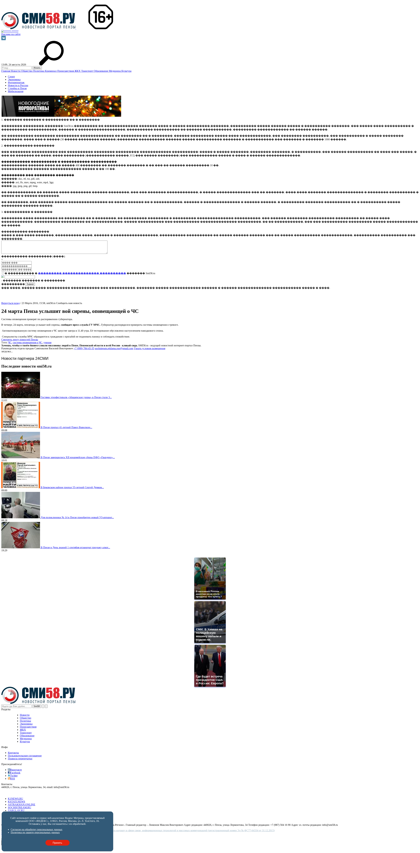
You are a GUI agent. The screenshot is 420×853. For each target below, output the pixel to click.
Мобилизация (15, 91)
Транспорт (87, 71)
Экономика (14, 79)
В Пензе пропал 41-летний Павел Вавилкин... (66, 427)
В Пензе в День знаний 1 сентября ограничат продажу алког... (75, 547)
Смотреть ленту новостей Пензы (19, 339)
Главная (6, 71)
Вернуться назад (10, 303)
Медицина (115, 71)
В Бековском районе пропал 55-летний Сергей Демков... (72, 487)
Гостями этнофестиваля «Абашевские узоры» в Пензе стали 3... (76, 397)
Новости (16, 71)
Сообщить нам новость (69, 303)
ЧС (9, 342)
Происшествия (65, 71)
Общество (27, 71)
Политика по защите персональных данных (35, 832)
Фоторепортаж (16, 82)
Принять (57, 842)
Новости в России (18, 85)
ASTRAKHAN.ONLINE (21, 804)
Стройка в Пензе (17, 88)
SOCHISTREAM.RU (19, 807)
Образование (101, 71)
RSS (12, 778)
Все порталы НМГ (11, 793)
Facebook (15, 772)
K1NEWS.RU (15, 798)
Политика (39, 71)
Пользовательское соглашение (25, 755)
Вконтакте (16, 769)
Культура (126, 71)
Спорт (11, 76)
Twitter (14, 775)
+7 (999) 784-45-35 (84, 348)
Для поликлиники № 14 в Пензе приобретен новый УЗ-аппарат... (77, 517)
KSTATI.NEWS (16, 801)
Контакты (13, 752)
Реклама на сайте (11, 34)
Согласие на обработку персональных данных (36, 829)
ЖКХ (77, 71)
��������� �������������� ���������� (82, 273)
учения (47, 342)
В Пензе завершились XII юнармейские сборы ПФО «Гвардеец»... (78, 457)
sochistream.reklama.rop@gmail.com (114, 348)
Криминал (51, 71)
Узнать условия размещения (149, 348)
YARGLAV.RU (16, 810)
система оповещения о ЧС (27, 342)
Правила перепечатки (20, 758)
